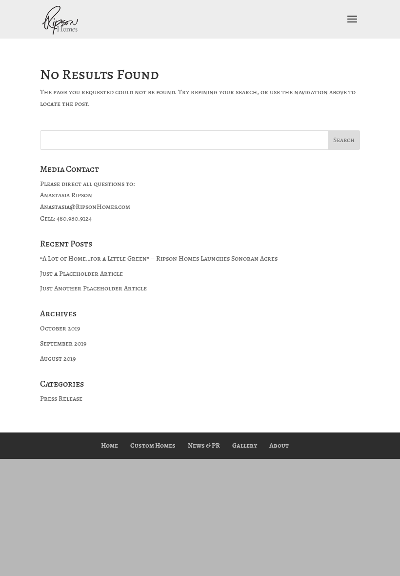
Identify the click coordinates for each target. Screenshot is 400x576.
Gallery (244, 445)
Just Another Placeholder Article (93, 288)
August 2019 (58, 358)
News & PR (204, 445)
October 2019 (60, 328)
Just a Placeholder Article (81, 273)
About (279, 445)
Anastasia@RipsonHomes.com (85, 206)
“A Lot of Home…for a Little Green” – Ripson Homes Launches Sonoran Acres (159, 258)
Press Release (61, 398)
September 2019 (63, 343)
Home (109, 445)
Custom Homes (153, 445)
